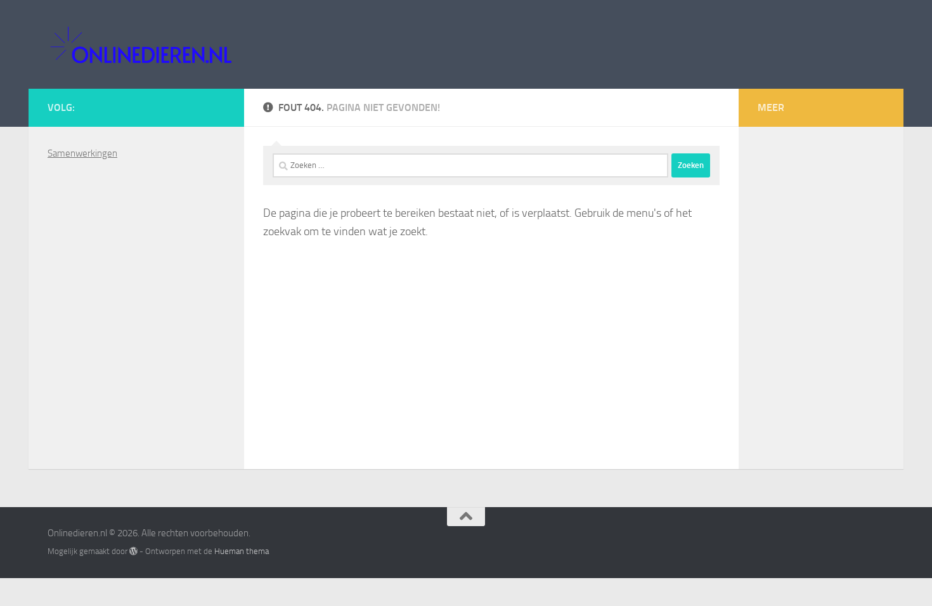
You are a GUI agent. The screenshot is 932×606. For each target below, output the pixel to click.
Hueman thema (241, 551)
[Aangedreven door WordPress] (133, 551)
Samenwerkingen (82, 153)
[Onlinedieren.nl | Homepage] (140, 44)
